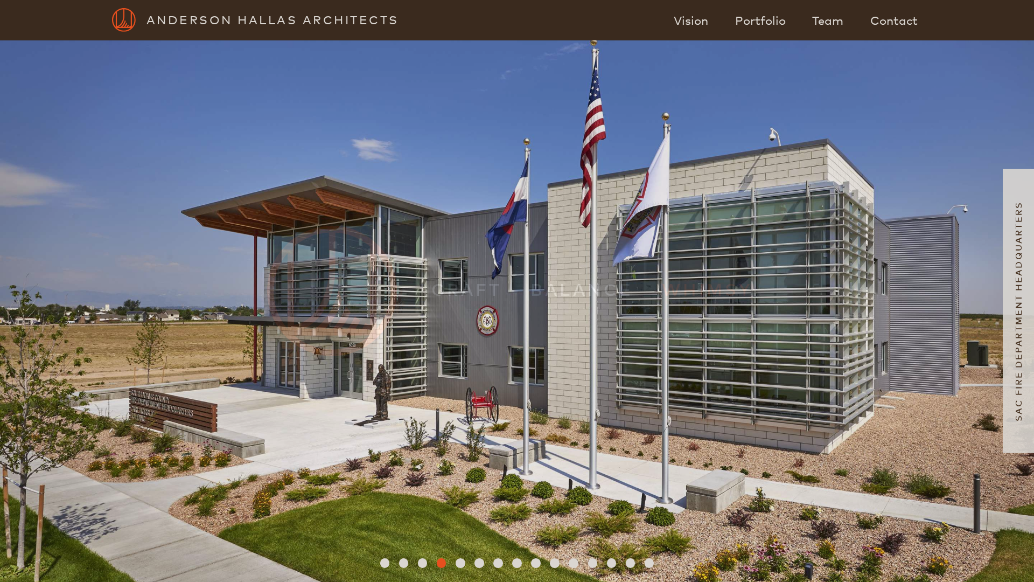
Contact (894, 20)
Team (827, 20)
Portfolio (760, 20)
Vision (691, 20)
